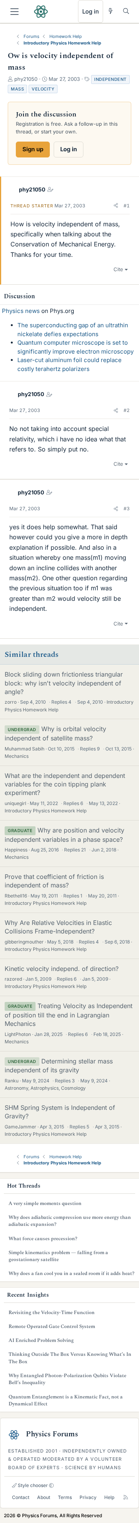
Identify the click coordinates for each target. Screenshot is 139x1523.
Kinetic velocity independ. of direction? (62, 969)
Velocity (43, 89)
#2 (127, 410)
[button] (116, 205)
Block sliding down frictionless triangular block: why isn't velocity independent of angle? (64, 683)
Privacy (88, 1497)
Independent (110, 79)
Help (109, 1497)
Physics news (21, 311)
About (43, 1497)
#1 (127, 206)
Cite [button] (118, 269)
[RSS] (125, 1497)
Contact (20, 1497)
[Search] (126, 11)
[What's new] (110, 11)
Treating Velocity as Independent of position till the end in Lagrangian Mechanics (68, 1014)
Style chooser (32, 1485)
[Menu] (14, 11)
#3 (127, 508)
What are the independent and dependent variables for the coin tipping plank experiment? (65, 784)
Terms (65, 1497)
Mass (17, 89)
